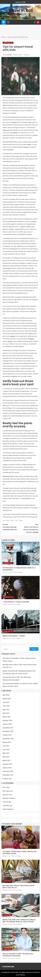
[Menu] (8, 22)
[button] (8, 22)
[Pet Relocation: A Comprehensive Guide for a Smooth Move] (20, 553)
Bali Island (6, 787)
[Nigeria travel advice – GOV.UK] (20, 621)
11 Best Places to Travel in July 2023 (16, 602)
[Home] (4, 22)
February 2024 (7, 720)
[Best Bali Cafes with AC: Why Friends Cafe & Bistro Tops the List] (20, 871)
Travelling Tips (8, 42)
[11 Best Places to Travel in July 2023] (20, 587)
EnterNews (36, 972)
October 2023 (7, 735)
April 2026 (6, 695)
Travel (20, 520)
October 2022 (7, 779)
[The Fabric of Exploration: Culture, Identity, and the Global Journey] (20, 837)
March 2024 (6, 717)
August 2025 (7, 699)
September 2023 (8, 739)
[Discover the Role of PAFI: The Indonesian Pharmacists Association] (20, 939)
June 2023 (6, 749)
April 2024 (6, 713)
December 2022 (8, 771)
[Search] (35, 22)
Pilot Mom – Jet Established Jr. (22, 498)
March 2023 (6, 760)
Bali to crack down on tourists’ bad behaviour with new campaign (30, 528)
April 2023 (6, 757)
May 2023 (6, 753)
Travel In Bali (20, 10)
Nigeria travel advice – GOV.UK (14, 636)
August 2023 (7, 742)
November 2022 (8, 775)
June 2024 (6, 706)
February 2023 (7, 764)
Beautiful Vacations (9, 798)
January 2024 (7, 724)
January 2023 (7, 768)
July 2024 (6, 702)
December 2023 (8, 728)
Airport (8, 520)
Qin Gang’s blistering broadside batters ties (10, 526)
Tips (16, 520)
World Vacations (8, 809)
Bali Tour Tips (7, 795)
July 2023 (6, 746)
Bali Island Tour (8, 791)
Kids (12, 520)
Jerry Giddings (8, 54)
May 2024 (6, 709)
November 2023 (8, 731)
